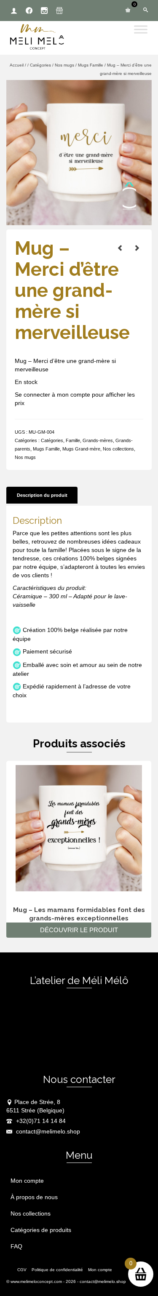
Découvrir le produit (79, 929)
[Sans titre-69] (79, 152)
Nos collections (118, 448)
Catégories (52, 440)
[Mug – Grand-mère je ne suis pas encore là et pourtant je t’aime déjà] (137, 248)
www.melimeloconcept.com (36, 1281)
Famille (73, 440)
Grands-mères (98, 440)
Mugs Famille (46, 448)
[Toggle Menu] (140, 29)
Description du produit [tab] (42, 495)
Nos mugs (25, 457)
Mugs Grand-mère (81, 448)
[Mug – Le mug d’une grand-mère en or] (120, 248)
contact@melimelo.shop (47, 1131)
